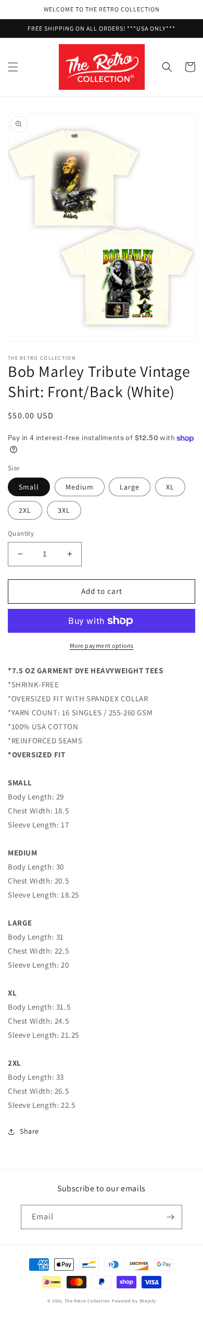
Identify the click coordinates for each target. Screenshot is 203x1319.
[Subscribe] (170, 1217)
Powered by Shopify (134, 1300)
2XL (25, 510)
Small (29, 487)
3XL (64, 510)
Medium (80, 487)
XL (170, 487)
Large (129, 487)
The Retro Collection (87, 1300)
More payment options (102, 645)
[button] (13, 67)
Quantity (21, 533)
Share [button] (29, 1131)
